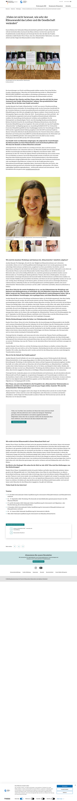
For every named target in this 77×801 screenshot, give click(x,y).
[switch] (32, 799)
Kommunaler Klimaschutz (56, 6)
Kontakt (42, 572)
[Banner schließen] (75, 785)
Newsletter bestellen (38, 561)
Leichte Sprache (67, 1)
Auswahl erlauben (64, 789)
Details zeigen (59, 798)
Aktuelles (68, 6)
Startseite (8, 8)
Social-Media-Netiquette (61, 572)
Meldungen (18, 8)
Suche (60, 1)
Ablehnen (65, 792)
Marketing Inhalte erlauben (19, 422)
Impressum (35, 572)
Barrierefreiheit (49, 572)
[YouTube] (41, 568)
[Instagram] (35, 568)
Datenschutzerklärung (15, 572)
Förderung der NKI (41, 6)
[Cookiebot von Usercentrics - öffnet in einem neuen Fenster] (7, 799)
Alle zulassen (64, 786)
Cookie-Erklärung (26, 572)
